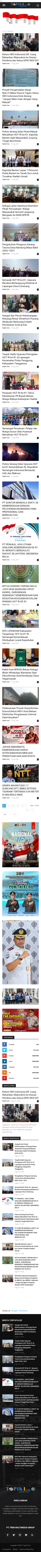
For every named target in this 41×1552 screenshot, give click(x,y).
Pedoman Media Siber (27, 1549)
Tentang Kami (6, 1549)
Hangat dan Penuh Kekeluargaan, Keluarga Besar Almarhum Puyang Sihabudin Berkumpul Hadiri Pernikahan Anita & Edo (26, 1148)
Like (37, 1044)
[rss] (32, 1535)
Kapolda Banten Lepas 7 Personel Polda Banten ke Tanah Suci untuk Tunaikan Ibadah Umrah (20, 173)
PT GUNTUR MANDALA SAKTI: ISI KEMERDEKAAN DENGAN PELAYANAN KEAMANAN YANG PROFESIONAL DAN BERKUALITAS (20, 508)
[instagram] (20, 1535)
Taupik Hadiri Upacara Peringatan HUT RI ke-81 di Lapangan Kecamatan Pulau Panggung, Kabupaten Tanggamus (25, 1164)
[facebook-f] (7, 1535)
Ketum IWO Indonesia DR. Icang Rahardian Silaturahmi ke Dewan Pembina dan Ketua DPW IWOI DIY (20, 57)
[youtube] (26, 1535)
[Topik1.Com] (20, 1488)
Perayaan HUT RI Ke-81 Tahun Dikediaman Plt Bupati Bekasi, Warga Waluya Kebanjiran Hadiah (19, 396)
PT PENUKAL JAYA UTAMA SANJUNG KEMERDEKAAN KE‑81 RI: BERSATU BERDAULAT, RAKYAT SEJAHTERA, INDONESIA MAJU (20, 550)
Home (4, 31)
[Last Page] (15, 814)
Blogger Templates (19, 1311)
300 (5, 814)
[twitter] (14, 1535)
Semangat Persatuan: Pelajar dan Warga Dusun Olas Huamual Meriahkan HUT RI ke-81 (19, 431)
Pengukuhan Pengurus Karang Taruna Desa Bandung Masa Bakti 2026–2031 (20, 247)
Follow (36, 1050)
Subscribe (35, 1056)
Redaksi (15, 1549)
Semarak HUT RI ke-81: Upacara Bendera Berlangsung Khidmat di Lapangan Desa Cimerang (19, 283)
